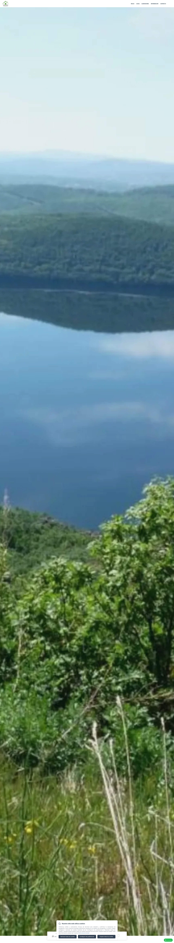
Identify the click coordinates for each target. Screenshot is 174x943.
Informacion (154, 3)
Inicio (132, 3)
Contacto (163, 3)
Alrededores (145, 3)
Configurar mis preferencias (87, 936)
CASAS (138, 3)
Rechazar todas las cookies (67, 936)
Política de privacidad (83, 933)
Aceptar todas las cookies (106, 936)
